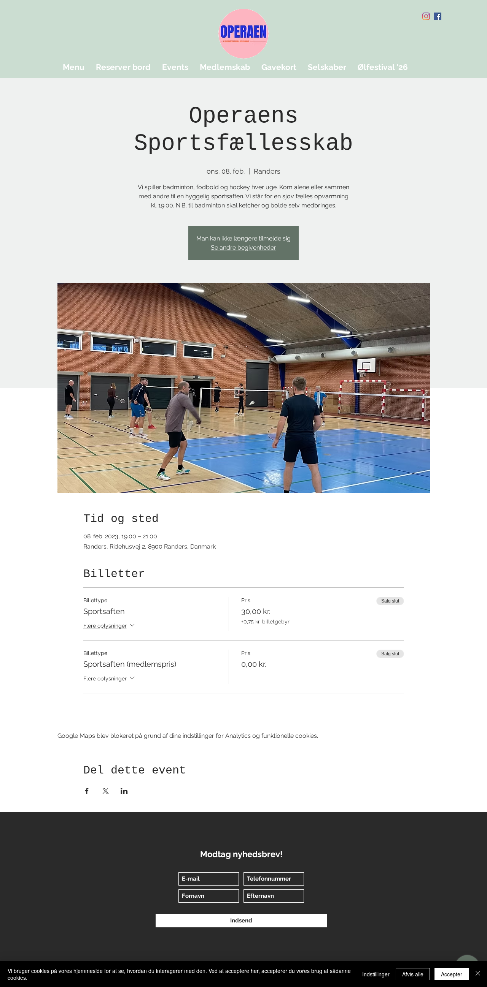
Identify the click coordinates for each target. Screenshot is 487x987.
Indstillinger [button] (376, 974)
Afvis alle (412, 974)
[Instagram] (426, 16)
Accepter (451, 974)
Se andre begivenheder (243, 247)
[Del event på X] (105, 791)
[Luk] (477, 974)
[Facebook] (437, 16)
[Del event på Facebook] (87, 791)
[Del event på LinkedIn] (124, 791)
